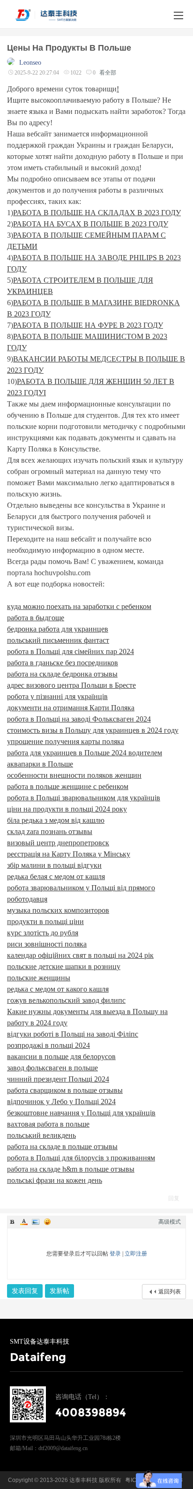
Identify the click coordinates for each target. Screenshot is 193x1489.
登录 (115, 1253)
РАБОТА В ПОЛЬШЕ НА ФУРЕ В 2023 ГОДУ (88, 325)
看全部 (107, 72)
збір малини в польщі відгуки (54, 865)
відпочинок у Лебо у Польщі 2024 (61, 1101)
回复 (173, 1198)
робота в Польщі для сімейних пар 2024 (70, 651)
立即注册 (136, 1253)
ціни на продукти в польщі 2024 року (67, 809)
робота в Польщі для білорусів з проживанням (81, 1158)
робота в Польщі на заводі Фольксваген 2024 (79, 719)
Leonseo (30, 62)
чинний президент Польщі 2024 (58, 1079)
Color (24, 1221)
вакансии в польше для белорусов (61, 1056)
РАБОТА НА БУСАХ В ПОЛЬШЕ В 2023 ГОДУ (90, 224)
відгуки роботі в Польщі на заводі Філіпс (72, 1034)
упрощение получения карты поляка (65, 741)
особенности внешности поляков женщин (74, 775)
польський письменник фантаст (58, 640)
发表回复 (25, 1290)
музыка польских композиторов (58, 910)
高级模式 (169, 1221)
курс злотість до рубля (42, 933)
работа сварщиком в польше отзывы (65, 1090)
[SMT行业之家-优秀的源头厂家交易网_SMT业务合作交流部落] (52, 15)
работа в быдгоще (35, 618)
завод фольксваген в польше (52, 1068)
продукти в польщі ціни (45, 921)
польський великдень (41, 1135)
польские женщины (38, 978)
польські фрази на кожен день (54, 1180)
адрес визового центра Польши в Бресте (71, 685)
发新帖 (59, 1290)
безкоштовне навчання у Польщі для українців (81, 1113)
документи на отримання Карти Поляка (70, 708)
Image (35, 1221)
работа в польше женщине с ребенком (67, 786)
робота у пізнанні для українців (57, 696)
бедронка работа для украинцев (57, 629)
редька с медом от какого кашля (58, 989)
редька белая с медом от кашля (56, 876)
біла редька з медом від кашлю (55, 820)
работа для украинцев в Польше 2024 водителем (84, 753)
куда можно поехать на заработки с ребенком (79, 606)
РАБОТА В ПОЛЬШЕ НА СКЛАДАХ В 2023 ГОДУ (97, 213)
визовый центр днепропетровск (58, 843)
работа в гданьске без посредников (62, 663)
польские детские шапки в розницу (63, 966)
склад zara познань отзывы (49, 831)
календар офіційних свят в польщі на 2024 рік (80, 955)
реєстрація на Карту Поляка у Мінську (68, 854)
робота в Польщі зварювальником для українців (83, 798)
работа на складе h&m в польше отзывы (70, 1169)
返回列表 (169, 1291)
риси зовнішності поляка (47, 944)
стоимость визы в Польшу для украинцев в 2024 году (92, 730)
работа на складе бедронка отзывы (62, 674)
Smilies (47, 1221)
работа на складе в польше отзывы (62, 1147)
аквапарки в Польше (40, 764)
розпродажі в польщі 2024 (48, 1045)
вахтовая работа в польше (48, 1124)
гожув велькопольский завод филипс (66, 1000)
